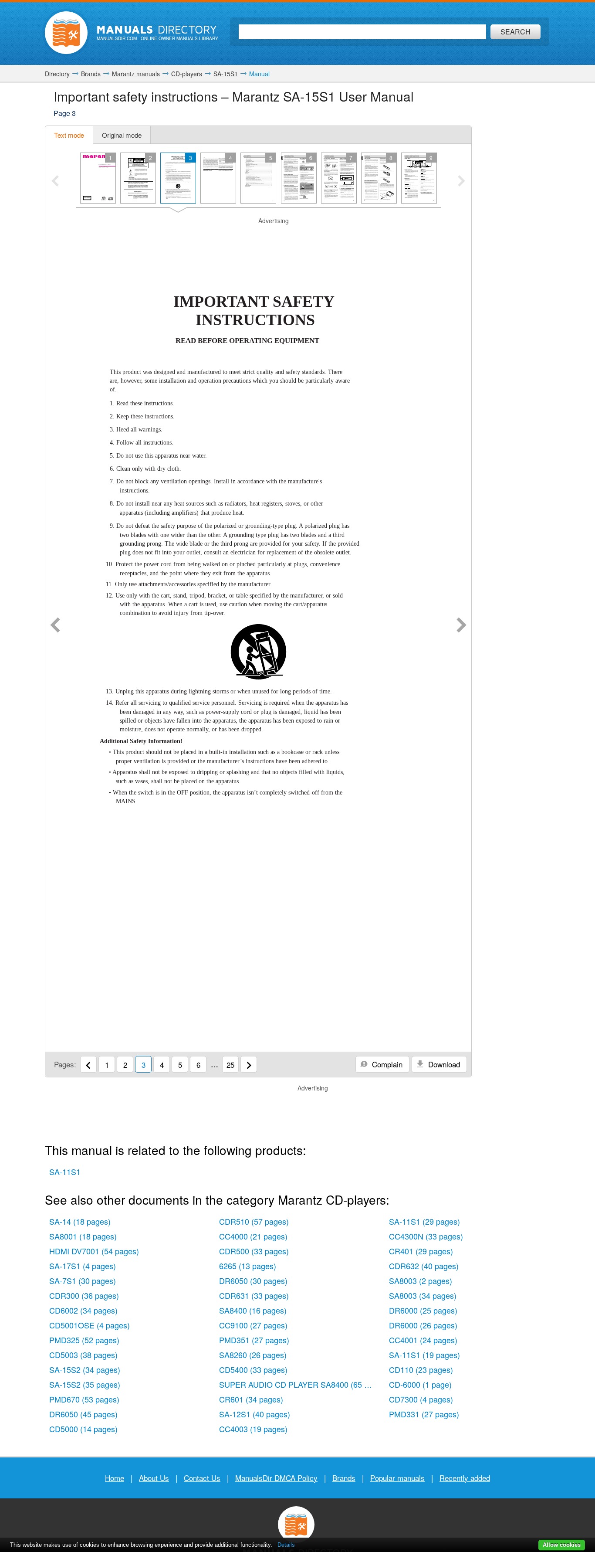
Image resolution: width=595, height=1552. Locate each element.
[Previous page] (55, 626)
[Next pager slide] (461, 181)
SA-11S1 (65, 1171)
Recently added (464, 1477)
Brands (343, 1477)
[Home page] (66, 33)
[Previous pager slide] (55, 181)
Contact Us (202, 1477)
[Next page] (461, 626)
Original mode (122, 134)
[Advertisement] (258, 236)
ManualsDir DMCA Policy (276, 1477)
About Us (154, 1477)
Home (114, 1477)
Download (443, 1064)
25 (230, 1064)
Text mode (69, 134)
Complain (386, 1064)
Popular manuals (397, 1477)
